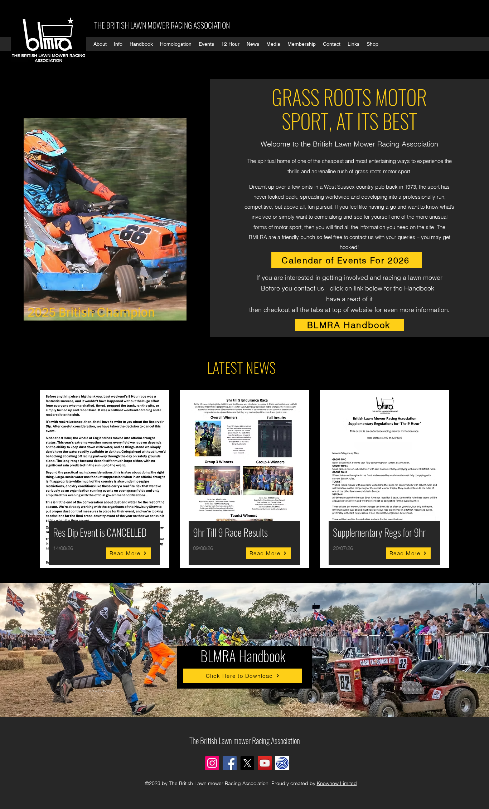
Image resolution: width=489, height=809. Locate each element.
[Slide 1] (85, 312)
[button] (100, 44)
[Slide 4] (109, 312)
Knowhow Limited (337, 783)
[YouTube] (265, 763)
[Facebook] (230, 763)
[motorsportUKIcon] (282, 763)
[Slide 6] (125, 312)
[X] (247, 763)
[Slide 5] (117, 312)
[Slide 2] (93, 311)
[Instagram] (212, 763)
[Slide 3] (102, 312)
